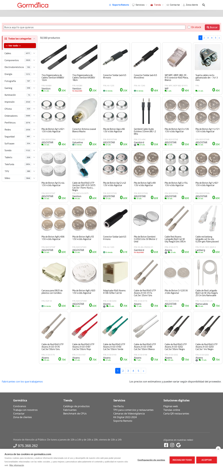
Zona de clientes (22, 417)
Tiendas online (171, 410)
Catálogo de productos (76, 406)
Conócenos (19, 406)
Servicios (140, 5)
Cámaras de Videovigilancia (129, 413)
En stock (196, 27)
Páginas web (170, 406)
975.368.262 (28, 446)
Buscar (213, 27)
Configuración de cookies (151, 460)
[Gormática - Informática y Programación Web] (32, 5)
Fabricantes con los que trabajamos (22, 381)
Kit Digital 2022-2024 (125, 417)
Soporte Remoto (122, 420)
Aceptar (206, 460)
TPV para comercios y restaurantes (133, 410)
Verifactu (118, 406)
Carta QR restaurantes (176, 413)
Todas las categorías (19, 38)
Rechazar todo (182, 460)
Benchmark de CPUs (75, 413)
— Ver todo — (13, 45)
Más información (16, 465)
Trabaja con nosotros (25, 410)
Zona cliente (192, 5)
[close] (218, 448)
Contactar (175, 5)
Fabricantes (70, 410)
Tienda (157, 5)
